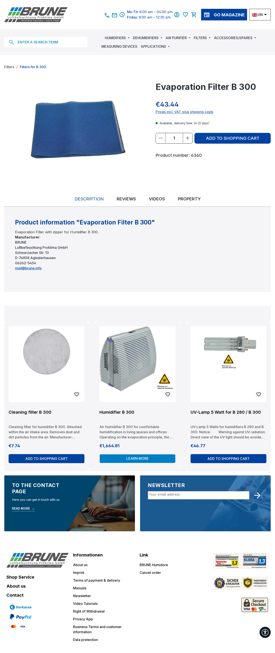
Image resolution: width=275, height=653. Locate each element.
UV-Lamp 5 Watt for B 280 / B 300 (226, 412)
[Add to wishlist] (76, 394)
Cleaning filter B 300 (30, 412)
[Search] (11, 42)
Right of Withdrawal (89, 611)
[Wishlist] (186, 14)
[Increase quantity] (187, 138)
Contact (15, 595)
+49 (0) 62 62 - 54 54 (107, 15)
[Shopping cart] (195, 14)
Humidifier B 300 (116, 412)
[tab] (89, 199)
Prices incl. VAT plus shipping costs (184, 112)
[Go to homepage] (50, 14)
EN (260, 14)
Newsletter (82, 596)
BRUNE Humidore (154, 565)
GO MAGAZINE (229, 14)
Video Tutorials (85, 603)
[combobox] (45, 42)
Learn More (137, 458)
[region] (75, 127)
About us (16, 586)
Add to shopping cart (232, 138)
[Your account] (178, 14)
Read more (23, 508)
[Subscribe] (257, 495)
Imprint (78, 572)
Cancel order (150, 572)
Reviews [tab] (126, 198)
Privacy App (83, 619)
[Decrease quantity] (160, 138)
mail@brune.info (115, 15)
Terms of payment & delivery (96, 580)
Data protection (85, 640)
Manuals (79, 588)
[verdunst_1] (76, 127)
